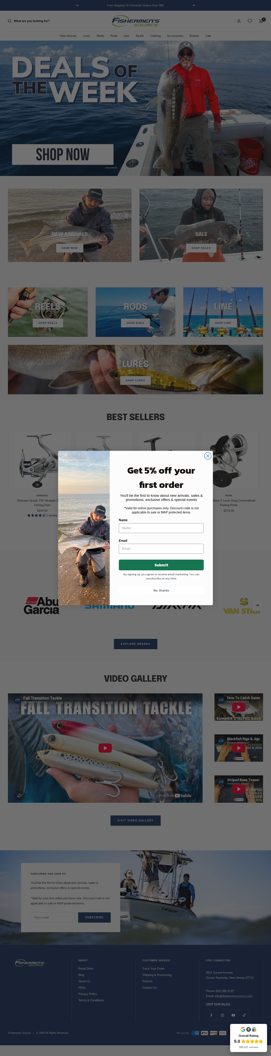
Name (123, 520)
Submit (161, 565)
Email (123, 540)
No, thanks (161, 590)
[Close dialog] (207, 455)
